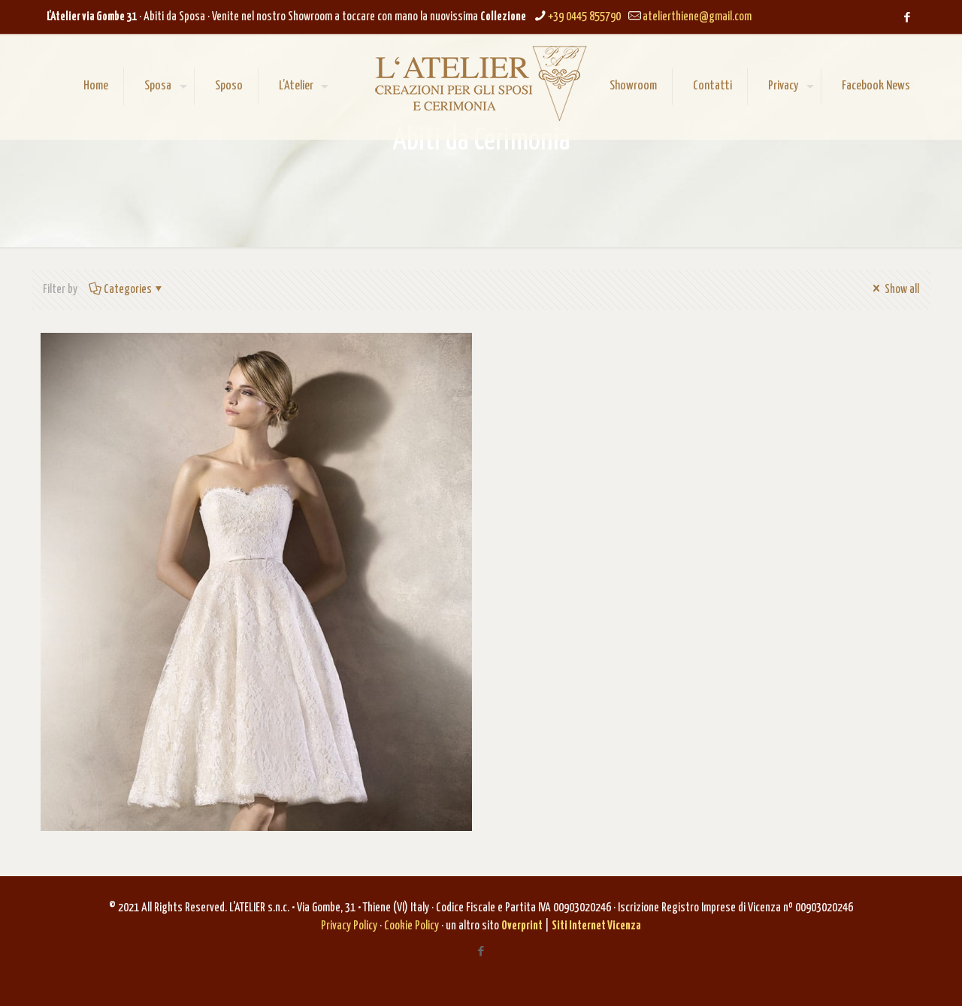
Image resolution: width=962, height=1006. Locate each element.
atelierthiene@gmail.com (697, 17)
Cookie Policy (411, 926)
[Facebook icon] (906, 18)
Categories (128, 289)
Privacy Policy (349, 926)
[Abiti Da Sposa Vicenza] (480, 83)
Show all (900, 289)
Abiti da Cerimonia (148, 389)
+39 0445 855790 (584, 17)
